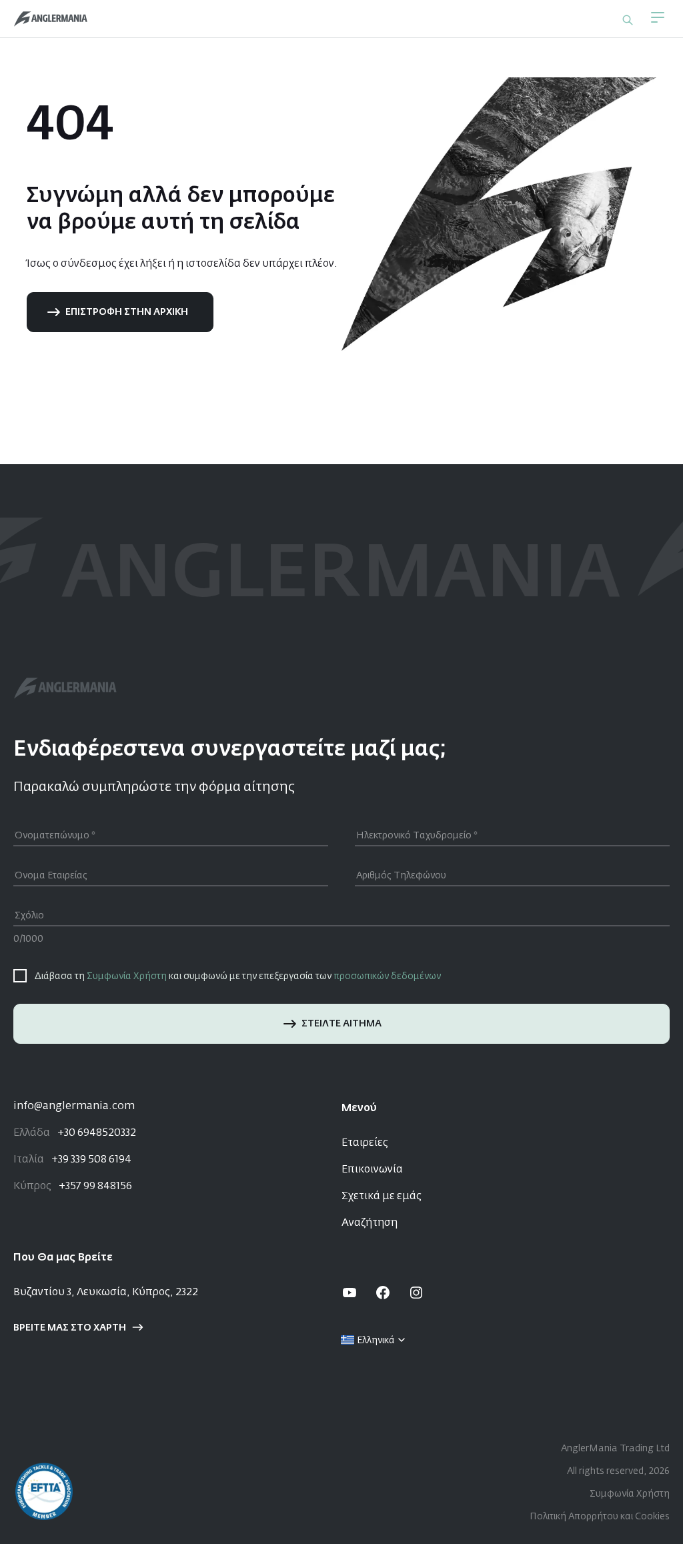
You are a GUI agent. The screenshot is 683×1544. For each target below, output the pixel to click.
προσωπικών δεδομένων (387, 976)
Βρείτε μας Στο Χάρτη (69, 1328)
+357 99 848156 (72, 1186)
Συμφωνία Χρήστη (127, 976)
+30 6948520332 (74, 1133)
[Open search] (627, 20)
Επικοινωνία (372, 1170)
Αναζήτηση (370, 1223)
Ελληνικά (376, 1340)
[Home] (50, 19)
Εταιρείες (365, 1143)
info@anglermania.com (74, 1106)
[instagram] (416, 1293)
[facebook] (383, 1293)
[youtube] (350, 1293)
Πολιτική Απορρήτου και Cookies (600, 1516)
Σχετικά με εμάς (382, 1196)
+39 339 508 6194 (72, 1159)
